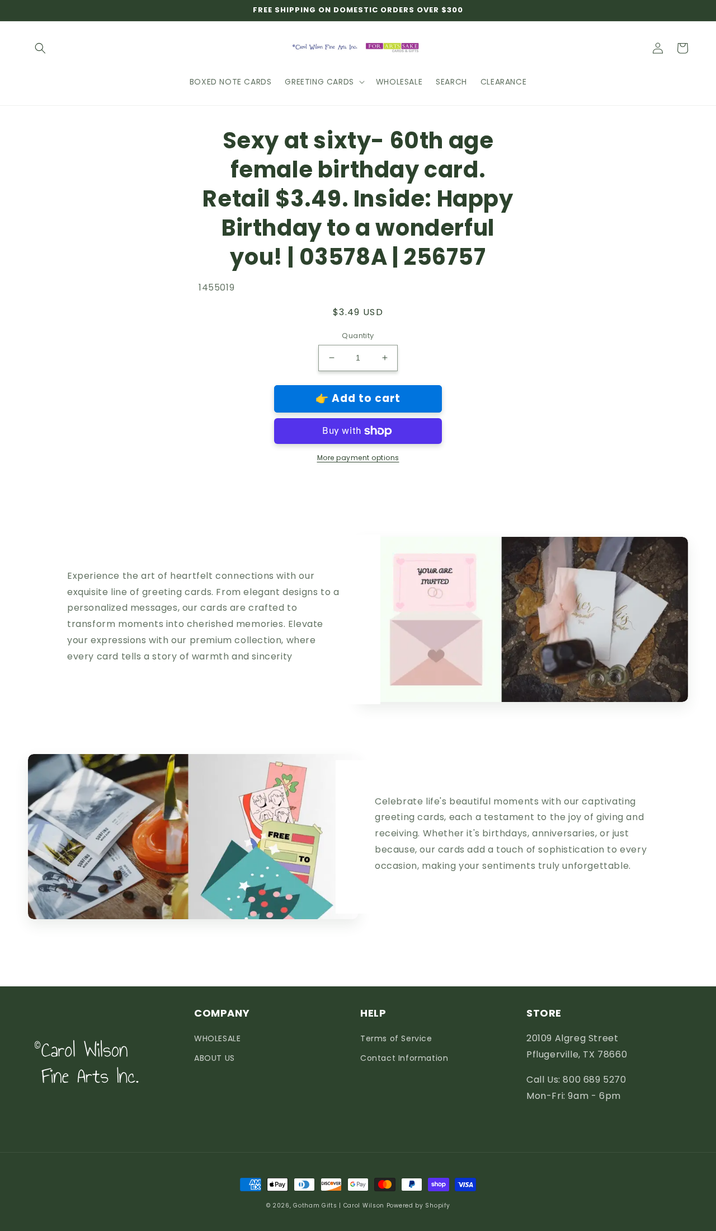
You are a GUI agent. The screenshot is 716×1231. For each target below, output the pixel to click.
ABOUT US (214, 1058)
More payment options (358, 457)
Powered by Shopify (418, 1205)
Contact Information (404, 1058)
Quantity (358, 335)
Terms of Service (396, 1038)
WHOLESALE (217, 1038)
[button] (40, 48)
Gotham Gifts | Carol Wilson (338, 1205)
